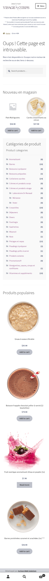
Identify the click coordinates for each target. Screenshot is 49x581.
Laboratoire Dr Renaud (22, 193)
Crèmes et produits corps (20, 183)
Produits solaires (16, 256)
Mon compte (8, 577)
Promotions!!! (15, 260)
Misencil (12, 231)
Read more (24, 485)
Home (8, 33)
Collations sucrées (17, 178)
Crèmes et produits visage (20, 188)
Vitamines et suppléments (20, 273)
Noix (11, 236)
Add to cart (13, 130)
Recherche (24, 577)
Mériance (16, 198)
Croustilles (14, 207)
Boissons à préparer (17, 169)
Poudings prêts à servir (19, 251)
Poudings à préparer (18, 246)
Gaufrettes (14, 227)
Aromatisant (14, 159)
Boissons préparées (17, 174)
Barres (12, 164)
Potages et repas (16, 241)
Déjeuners (13, 212)
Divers (12, 217)
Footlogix (13, 222)
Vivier (15, 202)
